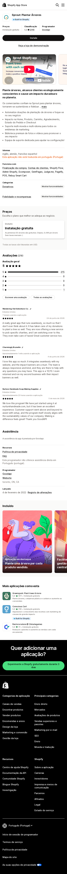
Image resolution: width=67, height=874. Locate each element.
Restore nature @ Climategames (27, 624)
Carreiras (39, 773)
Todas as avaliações (42, 297)
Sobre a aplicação (44, 767)
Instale (33, 38)
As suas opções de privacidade (19, 864)
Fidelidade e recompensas (16, 196)
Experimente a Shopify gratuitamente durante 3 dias (33, 666)
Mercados (39, 709)
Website (7, 478)
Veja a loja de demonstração (33, 45)
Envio (37, 741)
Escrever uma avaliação (16, 297)
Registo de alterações (40, 492)
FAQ (4, 456)
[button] (33, 597)
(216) (32, 30)
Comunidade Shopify (13, 778)
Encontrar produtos (12, 709)
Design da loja (10, 726)
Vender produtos (11, 715)
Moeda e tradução (44, 747)
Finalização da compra (14, 168)
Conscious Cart (19, 606)
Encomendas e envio (13, 721)
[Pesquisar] (57, 5)
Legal (37, 804)
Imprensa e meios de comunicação (45, 786)
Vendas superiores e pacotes (45, 723)
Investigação (9, 790)
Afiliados (39, 799)
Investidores (41, 778)
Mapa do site (9, 857)
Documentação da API (14, 773)
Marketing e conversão (14, 732)
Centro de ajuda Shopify (15, 767)
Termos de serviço (12, 842)
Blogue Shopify (10, 784)
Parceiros (39, 793)
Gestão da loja (10, 738)
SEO (36, 735)
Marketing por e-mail (45, 730)
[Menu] (63, 5)
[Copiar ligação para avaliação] (30, 309)
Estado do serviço (44, 810)
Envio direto (40, 704)
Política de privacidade (14, 451)
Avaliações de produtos (47, 715)
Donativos (7, 186)
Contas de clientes (38, 168)
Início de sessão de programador (20, 834)
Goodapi (46, 30)
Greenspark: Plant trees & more (26, 593)
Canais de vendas (12, 704)
